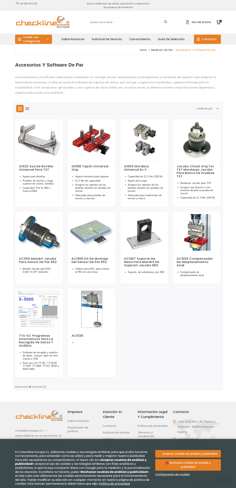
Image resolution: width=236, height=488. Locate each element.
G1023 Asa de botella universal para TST (36, 168)
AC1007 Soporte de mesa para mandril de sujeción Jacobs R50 (141, 262)
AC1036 (77, 335)
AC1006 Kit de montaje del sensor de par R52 (90, 260)
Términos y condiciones (146, 434)
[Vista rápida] (39, 160)
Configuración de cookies (172, 474)
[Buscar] (165, 22)
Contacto (209, 39)
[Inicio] (39, 418)
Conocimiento (139, 39)
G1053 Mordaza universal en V (136, 168)
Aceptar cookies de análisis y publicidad (189, 454)
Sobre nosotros (72, 39)
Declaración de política (78, 429)
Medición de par (162, 50)
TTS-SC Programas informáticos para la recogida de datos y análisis (36, 340)
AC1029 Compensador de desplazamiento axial (195, 262)
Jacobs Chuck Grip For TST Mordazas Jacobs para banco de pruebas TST (196, 171)
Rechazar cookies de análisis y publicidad (190, 465)
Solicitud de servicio (107, 39)
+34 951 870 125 (27, 3)
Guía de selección (171, 39)
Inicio (143, 50)
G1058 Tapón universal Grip (90, 168)
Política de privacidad (152, 426)
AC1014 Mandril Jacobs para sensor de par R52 (38, 260)
